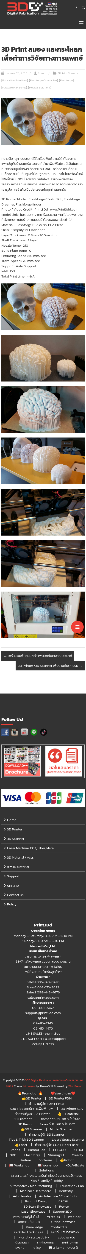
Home (11, 819)
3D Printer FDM (60, 1098)
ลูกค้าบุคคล (70, 1242)
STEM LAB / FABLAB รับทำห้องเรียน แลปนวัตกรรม (46, 1175)
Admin (42, 73)
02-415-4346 (43, 1023)
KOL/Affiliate (75, 1165)
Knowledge (34, 1227)
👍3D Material (68, 1113)
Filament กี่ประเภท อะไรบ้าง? (59, 1118)
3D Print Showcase (61, 1221)
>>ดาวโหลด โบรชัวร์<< (34, 1237)
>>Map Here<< (43, 1043)
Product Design (37, 1201)
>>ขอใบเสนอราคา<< (65, 1232)
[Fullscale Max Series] (14, 87)
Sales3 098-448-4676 (43, 992)
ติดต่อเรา (22, 1242)
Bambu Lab (36, 1149)
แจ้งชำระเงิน (66, 1237)
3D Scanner (15, 838)
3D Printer (14, 829)
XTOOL (78, 1149)
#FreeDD (53, 1216)
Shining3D (56, 1155)
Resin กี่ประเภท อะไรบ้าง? (57, 1124)
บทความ (13, 885)
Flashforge (32, 1155)
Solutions (46, 1170)
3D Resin (25, 1124)
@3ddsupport (55, 1038)
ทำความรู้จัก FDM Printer (46, 1103)
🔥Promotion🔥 (30, 1093)
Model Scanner (61, 1129)
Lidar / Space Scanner (68, 1139)
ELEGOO (59, 1149)
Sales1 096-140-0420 (43, 982)
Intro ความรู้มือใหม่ (26, 1216)
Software (45, 1160)
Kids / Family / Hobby (47, 1180)
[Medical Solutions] (39, 87)
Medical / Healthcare (35, 1190)
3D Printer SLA (72, 1108)
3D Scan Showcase (37, 1206)
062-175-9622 (48, 987)
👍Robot (67, 1160)
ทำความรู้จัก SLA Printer (32, 1113)
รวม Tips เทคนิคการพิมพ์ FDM (31, 1108)
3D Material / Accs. (20, 857)
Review (64, 1206)
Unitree (25, 1160)
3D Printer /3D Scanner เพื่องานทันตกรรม (50, 665)
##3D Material (18, 866)
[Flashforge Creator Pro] (43, 80)
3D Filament (23, 1118)
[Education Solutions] (14, 80)
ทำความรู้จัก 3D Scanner (46, 1134)
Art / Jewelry (22, 1196)
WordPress (74, 1086)
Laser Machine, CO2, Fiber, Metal (31, 848)
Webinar (74, 1216)
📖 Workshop (19, 1165)
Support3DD (62, 1211)
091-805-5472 (43, 1007)
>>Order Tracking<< (28, 1232)
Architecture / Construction (59, 1196)
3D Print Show (66, 73)
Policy (12, 904)
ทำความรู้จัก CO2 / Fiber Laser (56, 1144)
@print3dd (52, 1033)
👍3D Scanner (31, 1129)
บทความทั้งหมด (29, 1221)
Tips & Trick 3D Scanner (26, 1139)
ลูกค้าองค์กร (45, 1242)
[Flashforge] (66, 80)
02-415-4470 (43, 1028)
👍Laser (21, 1144)
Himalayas (29, 1086)
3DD (13, 1155)
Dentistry (66, 1190)
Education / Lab (72, 1185)
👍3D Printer (31, 1098)
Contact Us (15, 894)
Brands (14, 1149)
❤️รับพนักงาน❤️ (63, 1093)
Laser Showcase (33, 1211)
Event (19, 1247)
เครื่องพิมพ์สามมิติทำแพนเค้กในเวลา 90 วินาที (38, 655)
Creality (77, 1155)
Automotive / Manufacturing (30, 1185)
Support (13, 876)
